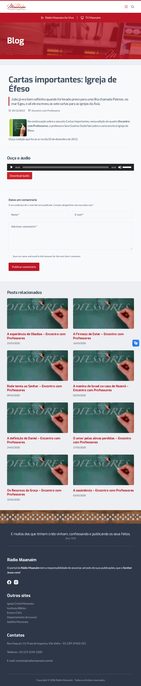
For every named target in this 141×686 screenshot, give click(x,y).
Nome (15, 214)
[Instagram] (16, 582)
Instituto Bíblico (16, 608)
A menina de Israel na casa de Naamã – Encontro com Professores (100, 388)
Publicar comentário (24, 266)
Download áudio (19, 175)
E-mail (79, 214)
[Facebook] (9, 582)
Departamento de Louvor (22, 617)
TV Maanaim (93, 17)
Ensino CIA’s (14, 612)
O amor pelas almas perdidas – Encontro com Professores (102, 440)
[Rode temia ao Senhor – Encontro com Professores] (37, 365)
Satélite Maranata (17, 621)
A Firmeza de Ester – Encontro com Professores (98, 336)
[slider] (127, 167)
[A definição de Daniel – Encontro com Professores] (37, 417)
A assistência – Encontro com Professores (103, 490)
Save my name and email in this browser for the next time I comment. (47, 256)
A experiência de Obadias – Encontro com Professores (36, 336)
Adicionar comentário (24, 226)
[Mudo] (120, 167)
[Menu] (126, 6)
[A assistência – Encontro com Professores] (103, 470)
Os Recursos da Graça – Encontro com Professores (34, 492)
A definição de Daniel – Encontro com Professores (33, 440)
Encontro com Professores (46, 110)
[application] (70, 167)
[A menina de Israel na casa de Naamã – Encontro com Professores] (103, 365)
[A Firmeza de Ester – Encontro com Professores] (103, 313)
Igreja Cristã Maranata (20, 603)
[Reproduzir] (11, 167)
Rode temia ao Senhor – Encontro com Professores (34, 388)
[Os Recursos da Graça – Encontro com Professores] (37, 470)
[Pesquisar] (132, 6)
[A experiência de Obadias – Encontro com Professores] (37, 313)
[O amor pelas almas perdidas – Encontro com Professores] (103, 417)
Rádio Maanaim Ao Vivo (59, 17)
